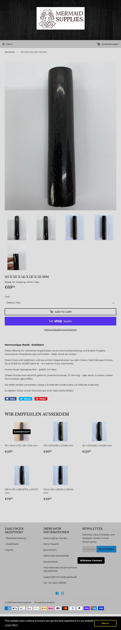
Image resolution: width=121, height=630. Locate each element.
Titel (7, 296)
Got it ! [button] (105, 623)
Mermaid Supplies (21, 602)
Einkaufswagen (110, 44)
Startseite (9, 52)
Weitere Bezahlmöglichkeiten (60, 329)
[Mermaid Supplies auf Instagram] (62, 593)
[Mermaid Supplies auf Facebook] (57, 593)
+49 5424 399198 (57, 582)
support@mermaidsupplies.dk (60, 577)
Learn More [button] (11, 625)
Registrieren (106, 549)
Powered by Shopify (44, 602)
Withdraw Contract (91, 560)
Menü (9, 44)
